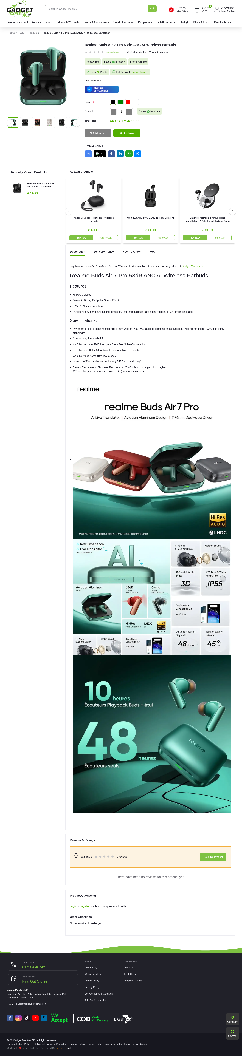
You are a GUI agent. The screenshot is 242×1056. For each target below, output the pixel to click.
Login (224, 11)
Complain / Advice (133, 980)
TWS (21, 32)
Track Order (130, 974)
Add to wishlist (138, 52)
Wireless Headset (42, 22)
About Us (128, 967)
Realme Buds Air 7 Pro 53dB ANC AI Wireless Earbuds (40, 185)
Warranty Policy (93, 974)
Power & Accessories (96, 22)
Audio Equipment (18, 22)
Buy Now (128, 133)
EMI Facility (91, 967)
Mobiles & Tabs (223, 22)
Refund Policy (92, 980)
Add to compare (161, 52)
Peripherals (145, 22)
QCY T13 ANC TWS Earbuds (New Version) (150, 218)
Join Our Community (95, 1000)
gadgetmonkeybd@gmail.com (31, 1004)
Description (77, 251)
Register (231, 11)
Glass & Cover (201, 22)
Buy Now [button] (81, 237)
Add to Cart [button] (106, 237)
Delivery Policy (104, 251)
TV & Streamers (165, 22)
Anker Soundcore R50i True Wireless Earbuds (94, 219)
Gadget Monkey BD (193, 266)
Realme (32, 32)
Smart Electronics (123, 22)
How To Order (131, 251)
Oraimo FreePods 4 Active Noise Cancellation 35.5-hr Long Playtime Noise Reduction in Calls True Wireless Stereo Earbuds (207, 220)
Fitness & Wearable (68, 22)
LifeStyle (184, 22)
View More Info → (95, 80)
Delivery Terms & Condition (99, 993)
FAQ (152, 251)
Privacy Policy (92, 987)
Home (11, 32)
